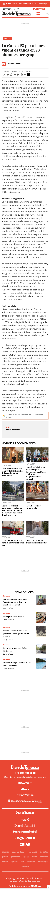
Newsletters (38, 9)
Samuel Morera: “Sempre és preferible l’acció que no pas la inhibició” (16, 633)
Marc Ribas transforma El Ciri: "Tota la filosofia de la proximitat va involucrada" (12, 472)
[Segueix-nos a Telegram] (27, 773)
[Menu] (38, 14)
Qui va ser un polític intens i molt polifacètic (36, 541)
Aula (34, 4)
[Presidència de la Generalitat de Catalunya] (19, 800)
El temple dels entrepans (13, 616)
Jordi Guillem (8, 620)
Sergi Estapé (8, 639)
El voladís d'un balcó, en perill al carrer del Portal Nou (13, 542)
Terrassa (7, 39)
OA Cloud (36, 886)
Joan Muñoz (8, 608)
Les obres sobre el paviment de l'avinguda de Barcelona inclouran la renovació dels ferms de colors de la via (12, 510)
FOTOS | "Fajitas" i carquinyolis (34, 506)
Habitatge (43, 4)
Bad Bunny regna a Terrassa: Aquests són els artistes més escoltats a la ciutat (15, 602)
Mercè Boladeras (14, 64)
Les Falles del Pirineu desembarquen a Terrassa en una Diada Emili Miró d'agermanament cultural (36, 473)
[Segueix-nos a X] (18, 773)
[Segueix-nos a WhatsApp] (24, 773)
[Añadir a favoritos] (28, 74)
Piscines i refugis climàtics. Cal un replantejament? (17, 663)
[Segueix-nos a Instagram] (21, 773)
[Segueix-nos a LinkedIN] (31, 773)
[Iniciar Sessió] (47, 14)
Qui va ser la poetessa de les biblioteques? (15, 649)
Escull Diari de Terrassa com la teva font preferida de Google (25, 415)
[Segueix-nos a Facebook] (15, 773)
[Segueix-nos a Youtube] (34, 773)
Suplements (26, 4)
